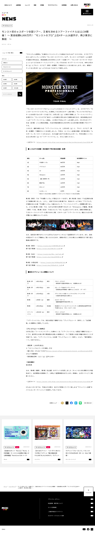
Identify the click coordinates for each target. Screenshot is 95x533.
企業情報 (18, 5)
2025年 (15, 79)
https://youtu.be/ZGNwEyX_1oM (49, 265)
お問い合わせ (74, 5)
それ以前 (16, 88)
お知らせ (5, 62)
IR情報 (42, 5)
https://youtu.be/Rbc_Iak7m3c (50, 254)
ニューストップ (12, 486)
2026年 (5, 79)
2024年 (5, 83)
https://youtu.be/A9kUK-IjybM (49, 248)
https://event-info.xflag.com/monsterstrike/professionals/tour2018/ (64, 142)
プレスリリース (6, 67)
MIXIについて (8, 5)
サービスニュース (7, 71)
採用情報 (64, 5)
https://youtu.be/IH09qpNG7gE (53, 262)
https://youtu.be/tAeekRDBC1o (49, 257)
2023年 (15, 83)
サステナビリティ (53, 5)
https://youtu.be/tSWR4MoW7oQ (50, 246)
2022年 (5, 88)
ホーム (5, 486)
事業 (35, 5)
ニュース (27, 5)
